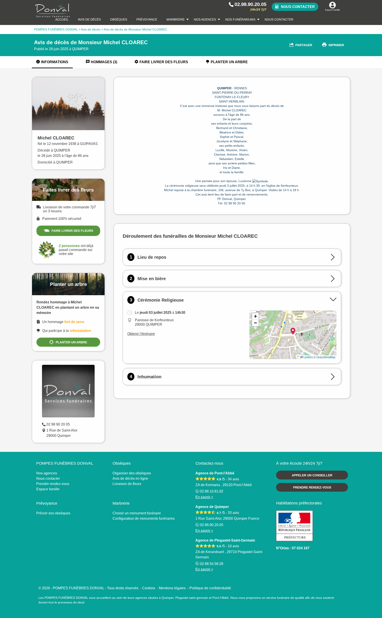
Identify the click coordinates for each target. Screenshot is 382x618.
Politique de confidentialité (210, 588)
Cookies (148, 588)
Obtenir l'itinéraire (141, 334)
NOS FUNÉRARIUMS (240, 19)
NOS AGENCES (205, 19)
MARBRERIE (175, 19)
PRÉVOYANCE (146, 19)
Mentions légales (172, 588)
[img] (292, 334)
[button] (255, 316)
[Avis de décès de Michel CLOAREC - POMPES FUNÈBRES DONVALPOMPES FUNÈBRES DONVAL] (67, 10)
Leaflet (307, 357)
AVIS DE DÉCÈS (89, 19)
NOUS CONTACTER (279, 19)
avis (233, 479)
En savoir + (204, 497)
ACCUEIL (62, 19)
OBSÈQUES (118, 19)
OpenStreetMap (325, 357)
